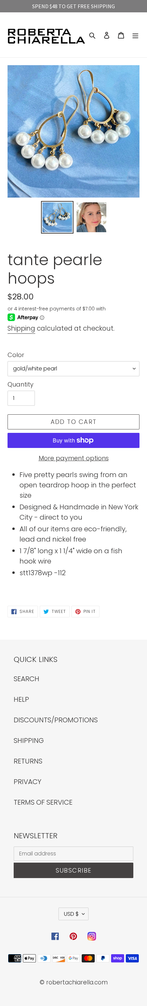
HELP (21, 699)
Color (16, 355)
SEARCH (26, 679)
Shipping (21, 328)
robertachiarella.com (77, 982)
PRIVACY (27, 781)
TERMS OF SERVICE (43, 802)
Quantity (21, 384)
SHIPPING (29, 740)
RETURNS (28, 761)
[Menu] (135, 34)
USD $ (71, 914)
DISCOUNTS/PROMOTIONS (56, 720)
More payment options (74, 458)
